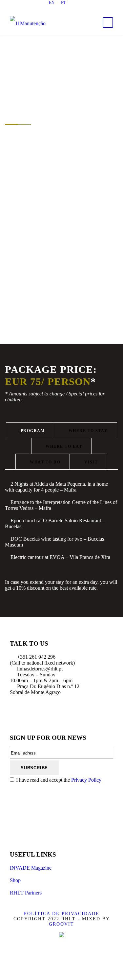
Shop (15, 880)
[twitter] (61, 7)
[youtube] (73, 7)
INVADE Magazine (30, 868)
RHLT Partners (26, 892)
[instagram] (84, 7)
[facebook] (38, 7)
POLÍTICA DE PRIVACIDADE (61, 913)
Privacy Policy (86, 780)
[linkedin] (50, 7)
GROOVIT (61, 924)
